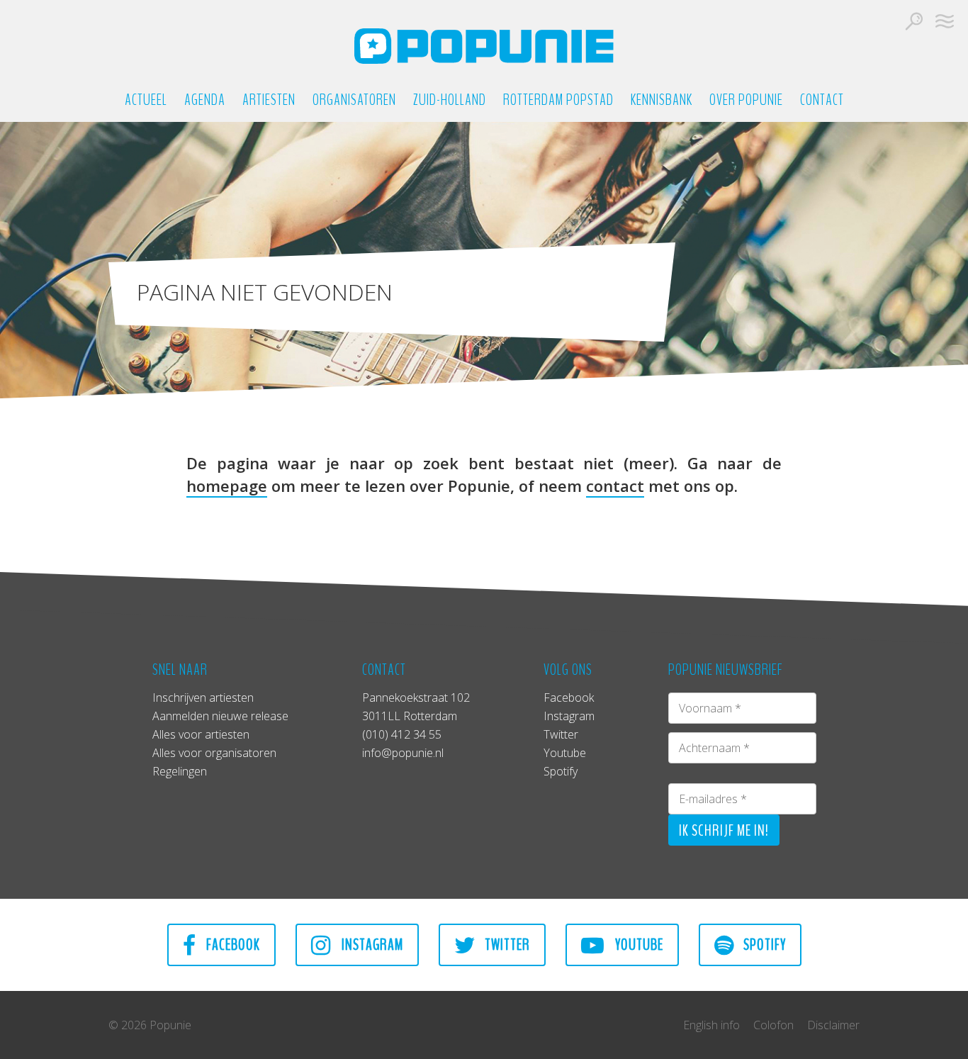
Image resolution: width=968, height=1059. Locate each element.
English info (711, 1025)
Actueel (146, 100)
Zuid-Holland (449, 100)
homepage (226, 485)
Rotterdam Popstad (558, 100)
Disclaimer (833, 1025)
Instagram (569, 716)
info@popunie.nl (403, 753)
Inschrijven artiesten (203, 697)
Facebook (569, 697)
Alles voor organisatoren (214, 753)
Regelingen (179, 771)
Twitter (561, 734)
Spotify (561, 771)
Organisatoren (354, 100)
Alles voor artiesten (200, 734)
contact (615, 485)
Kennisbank (661, 100)
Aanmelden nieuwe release (220, 716)
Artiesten (269, 100)
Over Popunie (746, 100)
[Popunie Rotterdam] (484, 46)
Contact (822, 100)
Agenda (204, 100)
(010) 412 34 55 (401, 734)
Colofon (773, 1025)
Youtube (565, 753)
